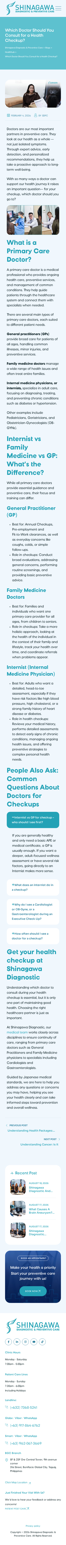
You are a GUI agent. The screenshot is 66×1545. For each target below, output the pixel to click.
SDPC (45, 115)
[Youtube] (33, 1341)
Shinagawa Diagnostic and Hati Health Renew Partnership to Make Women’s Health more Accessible (41, 1189)
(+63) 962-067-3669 (26, 1443)
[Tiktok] (42, 1341)
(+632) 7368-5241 (23, 1407)
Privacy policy (33, 1526)
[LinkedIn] (17, 1341)
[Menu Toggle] (57, 8)
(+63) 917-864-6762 (25, 1425)
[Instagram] (25, 1341)
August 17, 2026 (39, 1204)
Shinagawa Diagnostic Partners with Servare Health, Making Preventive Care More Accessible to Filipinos (41, 1232)
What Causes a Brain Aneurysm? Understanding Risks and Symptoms (40, 1211)
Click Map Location (16, 1482)
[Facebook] (8, 1341)
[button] (33, 820)
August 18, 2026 (39, 1183)
